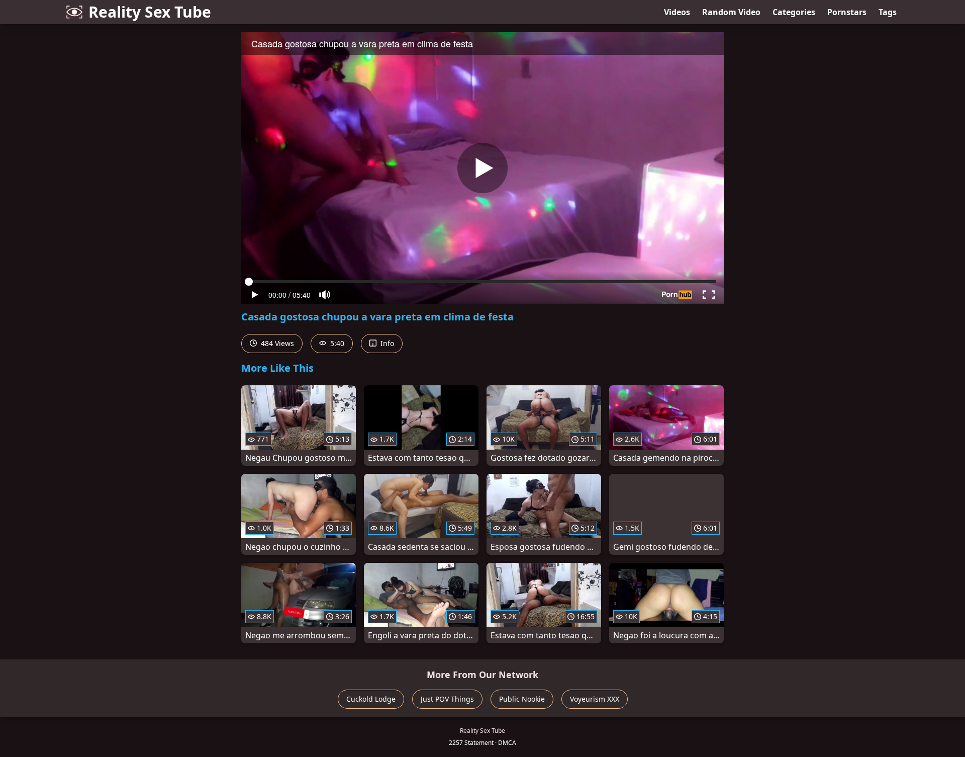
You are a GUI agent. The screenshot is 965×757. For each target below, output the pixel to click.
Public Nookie (522, 699)
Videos (677, 12)
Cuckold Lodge (371, 699)
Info (386, 343)
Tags (888, 12)
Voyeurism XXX (594, 699)
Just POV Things (447, 699)
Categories (794, 12)
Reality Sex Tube (149, 12)
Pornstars (846, 12)
